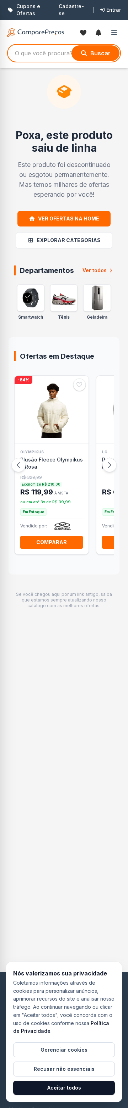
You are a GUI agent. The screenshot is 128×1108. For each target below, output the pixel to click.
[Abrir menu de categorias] (115, 32)
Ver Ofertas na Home (68, 219)
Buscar (100, 53)
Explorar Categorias (69, 240)
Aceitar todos (64, 1088)
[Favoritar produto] (79, 385)
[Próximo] (109, 465)
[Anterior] (18, 465)
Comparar (51, 542)
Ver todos (94, 270)
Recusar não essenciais (64, 1069)
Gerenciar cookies (64, 1050)
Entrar (113, 10)
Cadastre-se (71, 9)
